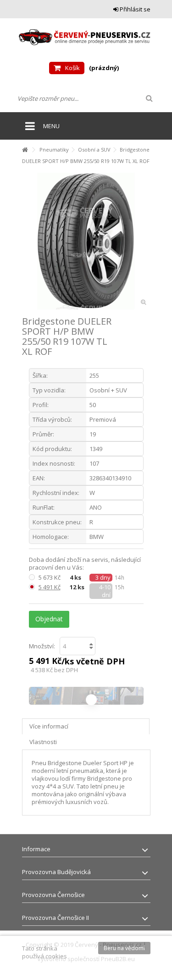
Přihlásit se (134, 9)
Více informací (48, 726)
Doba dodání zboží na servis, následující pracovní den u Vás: (85, 563)
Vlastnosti (43, 742)
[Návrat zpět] (25, 150)
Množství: (42, 646)
